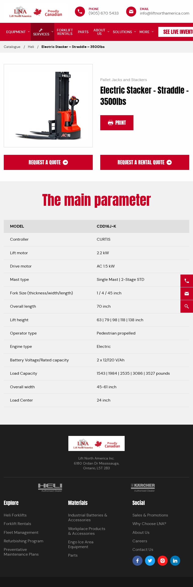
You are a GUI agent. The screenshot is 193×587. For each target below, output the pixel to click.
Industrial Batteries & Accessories (87, 517)
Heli (31, 46)
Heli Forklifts (15, 515)
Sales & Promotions (150, 515)
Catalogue (12, 46)
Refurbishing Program (23, 541)
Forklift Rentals (17, 523)
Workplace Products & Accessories (86, 531)
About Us (141, 532)
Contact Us (142, 549)
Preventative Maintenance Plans (21, 552)
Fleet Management (21, 532)
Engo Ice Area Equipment (80, 544)
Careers (139, 541)
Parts (73, 555)
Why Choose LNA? (149, 523)
